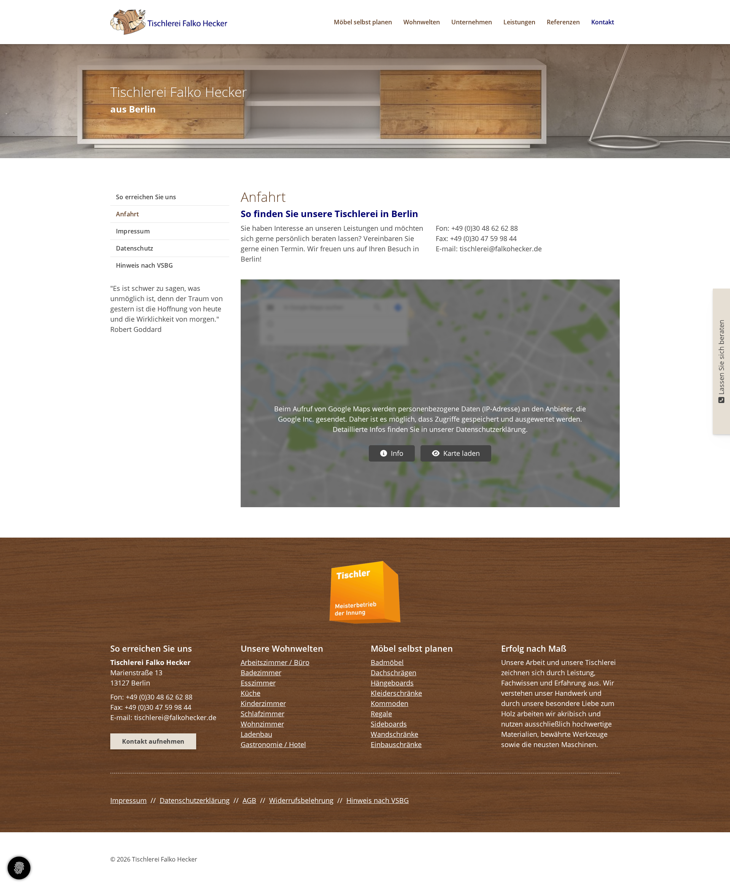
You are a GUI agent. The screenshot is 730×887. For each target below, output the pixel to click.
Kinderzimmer (263, 703)
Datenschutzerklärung (195, 800)
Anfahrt (127, 214)
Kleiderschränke (396, 693)
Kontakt (602, 22)
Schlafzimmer (262, 713)
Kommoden (389, 703)
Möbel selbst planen (363, 22)
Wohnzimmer (262, 723)
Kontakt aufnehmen (153, 741)
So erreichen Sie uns (146, 197)
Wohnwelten (421, 22)
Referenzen (563, 22)
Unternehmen (471, 22)
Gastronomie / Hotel (273, 744)
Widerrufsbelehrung (301, 800)
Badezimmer (261, 672)
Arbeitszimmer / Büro (275, 662)
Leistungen (519, 22)
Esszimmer (258, 682)
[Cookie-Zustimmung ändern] (19, 868)
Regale (381, 713)
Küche (250, 693)
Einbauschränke (396, 744)
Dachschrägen (393, 672)
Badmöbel (387, 662)
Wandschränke (394, 734)
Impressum (133, 231)
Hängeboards (392, 682)
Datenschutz (134, 248)
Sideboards (389, 723)
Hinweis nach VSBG (144, 265)
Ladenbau (256, 734)
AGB (249, 800)
